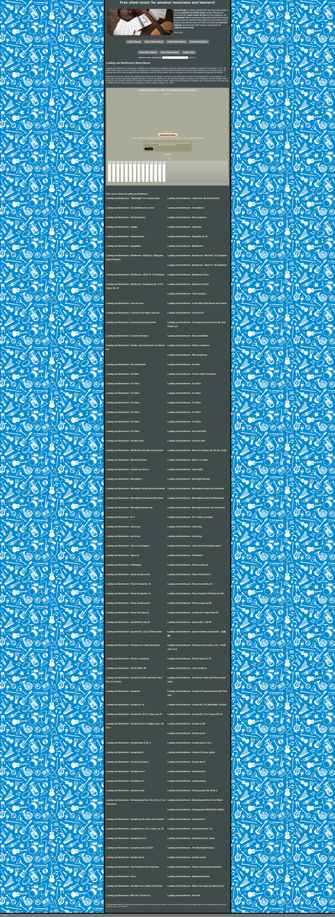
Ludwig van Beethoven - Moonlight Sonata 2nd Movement (134, 498)
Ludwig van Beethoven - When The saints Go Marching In (196, 886)
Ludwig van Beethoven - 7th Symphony (125, 217)
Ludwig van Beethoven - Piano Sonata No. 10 (128, 584)
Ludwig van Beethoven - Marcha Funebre (126, 460)
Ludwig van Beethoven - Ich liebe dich (125, 441)
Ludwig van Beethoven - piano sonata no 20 (128, 574)
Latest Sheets (134, 42)
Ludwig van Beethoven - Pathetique (185, 555)
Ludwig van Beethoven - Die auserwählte (188, 336)
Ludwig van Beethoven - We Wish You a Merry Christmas (134, 886)
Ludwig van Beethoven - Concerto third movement (131, 322)
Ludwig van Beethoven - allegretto (184, 227)
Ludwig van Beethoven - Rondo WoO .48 (126, 668)
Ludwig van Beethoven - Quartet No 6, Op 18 (128, 622)
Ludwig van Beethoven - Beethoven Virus (188, 275)
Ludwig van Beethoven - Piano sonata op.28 (189, 603)
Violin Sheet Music (176, 42)
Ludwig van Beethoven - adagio (121, 227)
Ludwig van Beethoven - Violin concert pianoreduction (195, 867)
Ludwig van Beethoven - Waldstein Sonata (188, 876)
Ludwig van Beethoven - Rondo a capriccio (127, 658)
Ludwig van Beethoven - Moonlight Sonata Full (129, 507)
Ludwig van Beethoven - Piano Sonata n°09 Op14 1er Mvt (196, 593)
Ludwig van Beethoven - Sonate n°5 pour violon (191, 752)
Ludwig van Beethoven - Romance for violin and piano (133, 645)
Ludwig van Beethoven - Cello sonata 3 (187, 294)
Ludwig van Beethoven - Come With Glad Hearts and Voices (197, 303)
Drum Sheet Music (170, 52)
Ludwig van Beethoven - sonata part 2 (125, 752)
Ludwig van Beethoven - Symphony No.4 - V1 (190, 829)
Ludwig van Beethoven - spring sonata (187, 781)
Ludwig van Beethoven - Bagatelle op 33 (187, 236)
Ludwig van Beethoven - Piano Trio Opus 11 (127, 612)
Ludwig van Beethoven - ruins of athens (187, 668)
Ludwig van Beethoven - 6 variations (186, 208)
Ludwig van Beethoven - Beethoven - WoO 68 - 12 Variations (197, 255)
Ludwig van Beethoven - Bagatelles (123, 246)
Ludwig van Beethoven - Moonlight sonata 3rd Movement (196, 498)
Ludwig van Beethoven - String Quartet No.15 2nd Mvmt (195, 800)
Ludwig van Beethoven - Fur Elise (122, 383)
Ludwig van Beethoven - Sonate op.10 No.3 (127, 762)
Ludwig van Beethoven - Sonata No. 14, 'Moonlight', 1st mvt (197, 705)
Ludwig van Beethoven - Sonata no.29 (186, 724)
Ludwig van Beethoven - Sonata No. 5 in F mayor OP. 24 (195, 714)
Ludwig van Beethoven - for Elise (184, 364)
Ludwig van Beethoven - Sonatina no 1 (125, 781)
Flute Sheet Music (198, 42)
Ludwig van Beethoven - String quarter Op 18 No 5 (192, 790)
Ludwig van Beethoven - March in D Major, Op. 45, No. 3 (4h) (197, 450)
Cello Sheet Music (148, 52)
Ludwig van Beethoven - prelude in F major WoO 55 (193, 612)
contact (108, 906)
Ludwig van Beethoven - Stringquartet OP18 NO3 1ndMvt (196, 809)
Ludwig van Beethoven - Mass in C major (188, 460)
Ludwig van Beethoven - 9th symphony (187, 217)
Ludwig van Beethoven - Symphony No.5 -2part (191, 838)
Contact (5, 915)
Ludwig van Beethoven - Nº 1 (120, 517)
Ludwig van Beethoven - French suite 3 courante (192, 374)
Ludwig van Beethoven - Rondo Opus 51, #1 (189, 658)
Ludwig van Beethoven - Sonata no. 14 (125, 705)
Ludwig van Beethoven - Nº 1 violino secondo (190, 517)
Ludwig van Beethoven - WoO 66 (184, 895)
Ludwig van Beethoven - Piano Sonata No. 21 (190, 584)
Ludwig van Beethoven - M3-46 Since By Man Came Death (134, 450)
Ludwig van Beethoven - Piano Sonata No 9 (189, 574)
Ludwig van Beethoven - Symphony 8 (186, 819)
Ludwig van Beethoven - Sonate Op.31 (186, 762)
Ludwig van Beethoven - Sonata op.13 (186, 733)
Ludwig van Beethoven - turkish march (125, 857)
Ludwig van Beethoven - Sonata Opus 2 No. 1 (128, 743)
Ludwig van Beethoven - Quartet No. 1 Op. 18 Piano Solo (134, 632)
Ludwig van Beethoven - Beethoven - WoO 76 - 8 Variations (135, 275)
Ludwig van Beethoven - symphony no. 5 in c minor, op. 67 (135, 829)
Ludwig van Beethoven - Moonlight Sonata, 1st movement (196, 507)
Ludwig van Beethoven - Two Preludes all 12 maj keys (132, 867)
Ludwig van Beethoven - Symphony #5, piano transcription (135, 819)
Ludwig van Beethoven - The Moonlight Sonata (191, 848)
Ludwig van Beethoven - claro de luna (124, 303)
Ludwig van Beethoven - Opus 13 (122, 555)
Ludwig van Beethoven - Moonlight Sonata (189, 479)
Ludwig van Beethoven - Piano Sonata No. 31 (128, 593)
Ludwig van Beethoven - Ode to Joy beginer (127, 546)
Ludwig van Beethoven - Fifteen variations (188, 345)
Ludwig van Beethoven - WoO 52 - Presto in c (128, 895)
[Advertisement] (167, 113)
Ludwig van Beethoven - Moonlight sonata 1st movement (196, 488)
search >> (192, 58)
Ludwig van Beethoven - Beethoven (185, 246)
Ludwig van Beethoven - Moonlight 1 (124, 479)
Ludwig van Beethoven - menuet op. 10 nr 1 (127, 469)
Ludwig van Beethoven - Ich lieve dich (186, 441)
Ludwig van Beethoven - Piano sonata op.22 (128, 603)
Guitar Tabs (188, 52)
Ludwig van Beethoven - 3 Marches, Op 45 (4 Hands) (193, 198)
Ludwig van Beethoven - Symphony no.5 (126, 838)
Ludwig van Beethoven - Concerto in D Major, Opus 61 (133, 313)
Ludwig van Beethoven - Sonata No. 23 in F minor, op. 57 (134, 714)
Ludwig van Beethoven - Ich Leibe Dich (187, 431)
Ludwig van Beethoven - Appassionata (125, 236)
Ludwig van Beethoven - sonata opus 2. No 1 (190, 743)
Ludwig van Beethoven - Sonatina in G (186, 771)
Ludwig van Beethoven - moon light (185, 469)
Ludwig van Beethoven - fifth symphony (187, 355)
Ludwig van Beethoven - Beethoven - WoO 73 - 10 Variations (197, 265)
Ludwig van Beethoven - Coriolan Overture (127, 336)
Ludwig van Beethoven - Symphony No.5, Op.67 (129, 848)
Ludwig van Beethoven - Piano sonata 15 (188, 565)
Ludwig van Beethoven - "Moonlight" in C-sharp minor (133, 198)
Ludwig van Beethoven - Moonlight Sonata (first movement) (135, 488)
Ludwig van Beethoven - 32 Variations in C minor (130, 208)
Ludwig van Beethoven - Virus (121, 876)
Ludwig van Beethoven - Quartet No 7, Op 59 (189, 622)
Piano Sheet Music (154, 42)
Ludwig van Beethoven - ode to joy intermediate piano (194, 546)
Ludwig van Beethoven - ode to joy (123, 527)
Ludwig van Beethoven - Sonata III (123, 691)
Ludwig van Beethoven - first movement (125, 364)
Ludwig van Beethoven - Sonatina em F (125, 771)
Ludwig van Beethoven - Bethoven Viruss (188, 284)
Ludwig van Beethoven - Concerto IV (186, 313)
